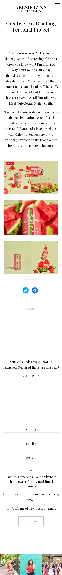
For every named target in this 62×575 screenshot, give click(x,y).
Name (31, 430)
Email (31, 444)
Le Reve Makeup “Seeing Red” (32, 549)
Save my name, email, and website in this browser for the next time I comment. (31, 481)
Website (31, 457)
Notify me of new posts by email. (33, 508)
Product (28, 46)
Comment (31, 376)
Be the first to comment (31, 335)
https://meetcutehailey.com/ (34, 146)
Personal (12, 46)
